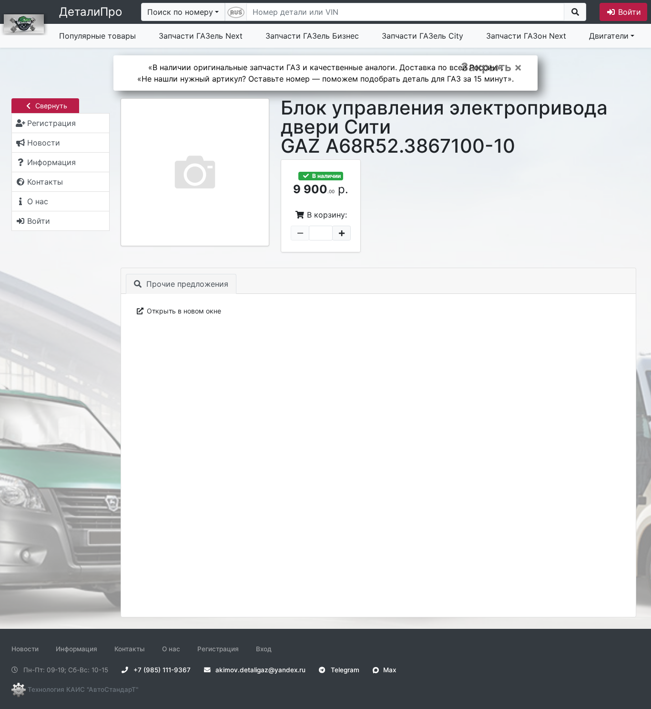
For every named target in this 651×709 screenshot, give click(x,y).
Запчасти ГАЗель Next (201, 36)
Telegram (344, 670)
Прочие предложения (186, 284)
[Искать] (575, 12)
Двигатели (609, 36)
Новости (25, 649)
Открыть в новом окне (183, 311)
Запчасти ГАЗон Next (526, 36)
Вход (264, 649)
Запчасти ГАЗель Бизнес (312, 36)
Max (388, 670)
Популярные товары (97, 36)
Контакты (129, 649)
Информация (76, 649)
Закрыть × (491, 67)
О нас (171, 649)
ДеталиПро (90, 12)
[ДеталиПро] (24, 23)
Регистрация (218, 649)
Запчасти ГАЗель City (422, 36)
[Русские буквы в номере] (236, 12)
